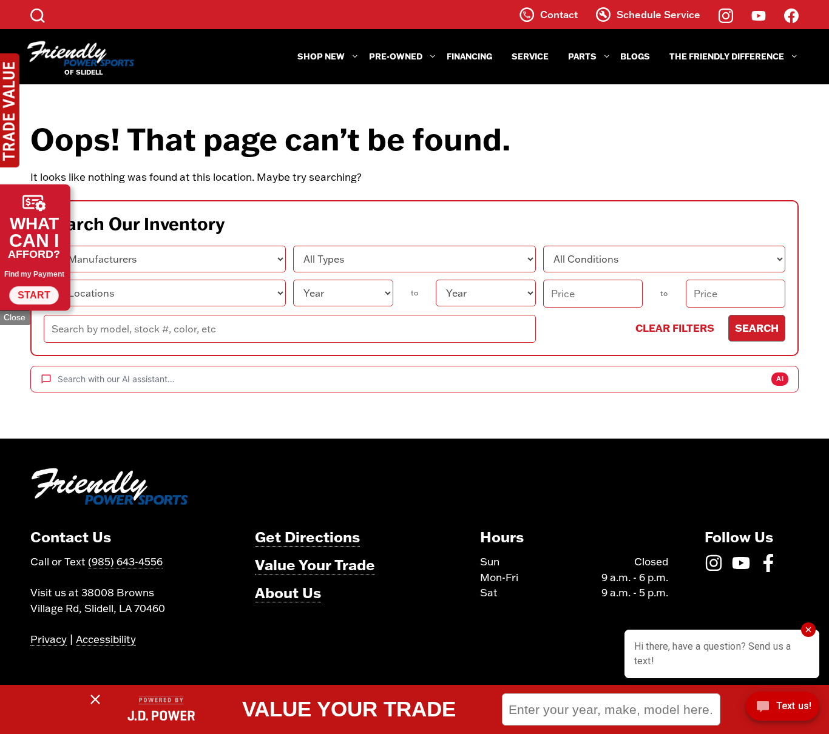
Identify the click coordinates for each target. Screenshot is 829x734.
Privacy (48, 639)
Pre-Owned (395, 56)
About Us (288, 592)
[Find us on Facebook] (791, 14)
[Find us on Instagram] (726, 14)
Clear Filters (674, 327)
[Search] (37, 14)
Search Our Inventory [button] (134, 224)
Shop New (321, 56)
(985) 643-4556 (125, 561)
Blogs (635, 56)
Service (530, 56)
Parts (582, 56)
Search (757, 327)
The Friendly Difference (726, 56)
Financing (469, 56)
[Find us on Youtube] (758, 14)
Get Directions (307, 536)
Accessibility (106, 639)
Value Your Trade (315, 564)
